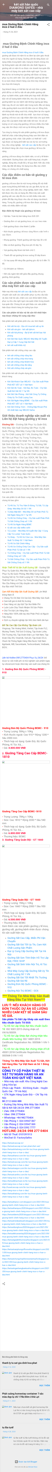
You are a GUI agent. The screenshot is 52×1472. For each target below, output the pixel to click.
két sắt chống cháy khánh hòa (20, 362)
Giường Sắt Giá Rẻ (17, 980)
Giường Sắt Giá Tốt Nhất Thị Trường (27, 977)
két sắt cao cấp (29, 145)
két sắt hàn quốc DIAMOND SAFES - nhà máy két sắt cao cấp (26, 8)
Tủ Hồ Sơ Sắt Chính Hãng (18, 543)
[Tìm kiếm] (48, 5)
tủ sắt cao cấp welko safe (18, 527)
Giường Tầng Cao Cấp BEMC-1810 (24, 755)
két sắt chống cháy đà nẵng (19, 365)
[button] (48, 25)
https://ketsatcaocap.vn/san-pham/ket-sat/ (21, 1146)
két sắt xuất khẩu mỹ (16, 345)
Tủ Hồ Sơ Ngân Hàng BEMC (19, 524)
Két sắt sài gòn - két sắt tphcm (21, 329)
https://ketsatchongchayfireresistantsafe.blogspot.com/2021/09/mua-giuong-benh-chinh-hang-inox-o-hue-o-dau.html (25, 1262)
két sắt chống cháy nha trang (20, 358)
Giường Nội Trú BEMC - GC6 (22, 990)
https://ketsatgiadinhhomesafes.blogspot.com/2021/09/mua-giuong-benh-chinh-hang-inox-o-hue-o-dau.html (26, 1243)
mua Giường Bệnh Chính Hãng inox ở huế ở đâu (22, 52)
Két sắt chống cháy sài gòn (19, 368)
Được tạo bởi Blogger (27, 1462)
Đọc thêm (44, 1385)
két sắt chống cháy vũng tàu (19, 355)
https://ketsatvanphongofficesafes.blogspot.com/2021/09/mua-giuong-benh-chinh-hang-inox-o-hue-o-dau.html (25, 1252)
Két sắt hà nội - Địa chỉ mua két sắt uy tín (25, 326)
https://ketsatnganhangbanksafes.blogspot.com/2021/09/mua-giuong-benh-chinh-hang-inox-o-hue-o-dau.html (25, 1271)
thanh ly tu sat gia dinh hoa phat (19, 1363)
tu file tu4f (7, 1427)
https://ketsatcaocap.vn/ (13, 1143)
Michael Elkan (32, 1467)
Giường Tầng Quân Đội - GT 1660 (24, 839)
